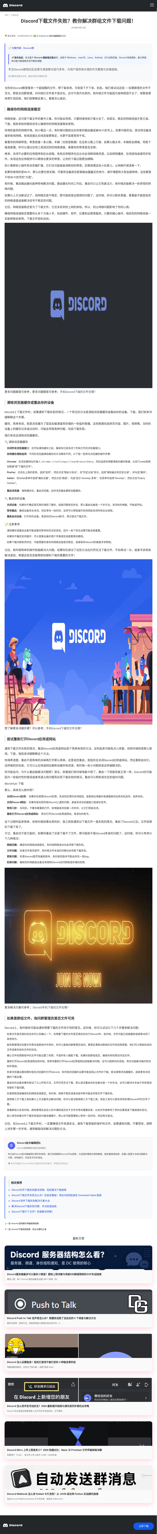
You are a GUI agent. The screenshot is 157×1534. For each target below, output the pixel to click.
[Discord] (12, 6)
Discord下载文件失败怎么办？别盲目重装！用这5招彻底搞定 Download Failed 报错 (56, 1195)
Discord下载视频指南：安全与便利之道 (28, 1229)
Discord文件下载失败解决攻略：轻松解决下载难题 (38, 1189)
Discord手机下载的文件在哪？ (51, 1007)
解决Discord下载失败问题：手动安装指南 (34, 1206)
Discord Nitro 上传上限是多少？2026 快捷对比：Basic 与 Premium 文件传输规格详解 (54, 1450)
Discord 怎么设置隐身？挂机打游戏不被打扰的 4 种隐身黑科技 (41, 1362)
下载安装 (15, 15)
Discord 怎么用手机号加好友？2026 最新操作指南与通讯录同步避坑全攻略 (48, 1406)
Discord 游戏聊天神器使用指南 (25, 1223)
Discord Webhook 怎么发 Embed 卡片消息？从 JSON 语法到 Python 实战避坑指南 (52, 1494)
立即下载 (144, 1526)
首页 (7, 15)
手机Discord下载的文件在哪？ (78, 391)
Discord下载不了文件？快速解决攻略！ (32, 1211)
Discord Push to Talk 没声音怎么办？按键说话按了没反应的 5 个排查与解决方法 (51, 1318)
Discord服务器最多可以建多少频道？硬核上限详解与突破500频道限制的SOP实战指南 (54, 1274)
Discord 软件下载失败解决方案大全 (30, 1200)
